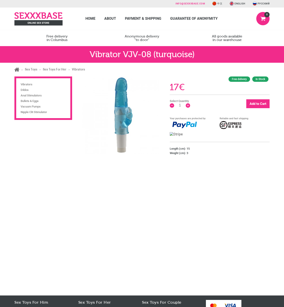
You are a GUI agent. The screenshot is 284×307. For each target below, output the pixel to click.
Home (90, 18)
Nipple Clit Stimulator (34, 112)
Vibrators (26, 84)
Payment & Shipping (143, 18)
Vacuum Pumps (31, 106)
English (240, 3)
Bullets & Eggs (30, 101)
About (110, 18)
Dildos (25, 90)
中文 (219, 3)
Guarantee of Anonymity (194, 18)
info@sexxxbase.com (190, 3)
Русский (264, 3)
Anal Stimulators (31, 95)
